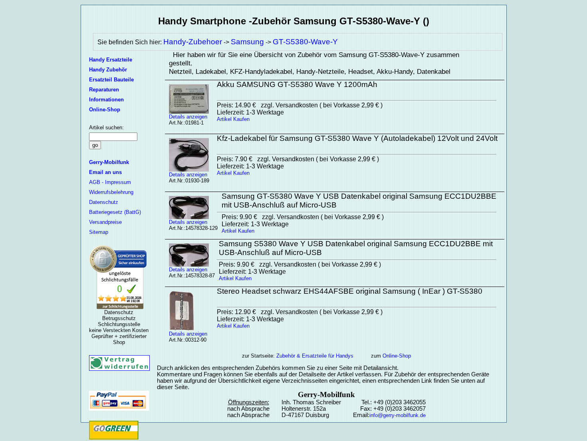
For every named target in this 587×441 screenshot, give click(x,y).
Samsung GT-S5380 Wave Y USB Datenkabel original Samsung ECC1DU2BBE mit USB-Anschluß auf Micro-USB (359, 200)
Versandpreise (105, 222)
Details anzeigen (188, 117)
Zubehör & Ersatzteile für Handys (314, 356)
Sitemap (98, 232)
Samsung (247, 42)
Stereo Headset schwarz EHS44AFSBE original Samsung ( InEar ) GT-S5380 (349, 291)
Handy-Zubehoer (192, 42)
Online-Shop (397, 356)
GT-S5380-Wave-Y (305, 42)
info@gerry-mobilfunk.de (397, 415)
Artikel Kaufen (233, 119)
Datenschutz (103, 202)
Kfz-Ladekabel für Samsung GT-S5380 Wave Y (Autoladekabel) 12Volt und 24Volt (357, 138)
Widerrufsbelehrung (111, 192)
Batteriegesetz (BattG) (115, 212)
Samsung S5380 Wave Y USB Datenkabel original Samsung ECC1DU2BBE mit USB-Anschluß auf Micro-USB (356, 248)
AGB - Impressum (110, 182)
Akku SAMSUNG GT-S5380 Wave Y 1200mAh (297, 84)
